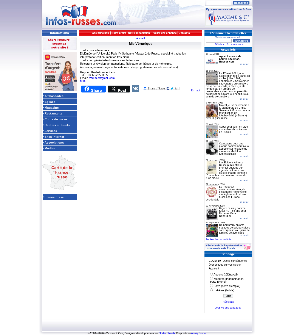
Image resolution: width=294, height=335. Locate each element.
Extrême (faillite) (224, 290)
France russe (54, 197)
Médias (50, 148)
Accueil (140, 38)
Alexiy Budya (198, 333)
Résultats (228, 301)
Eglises (50, 101)
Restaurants (53, 113)
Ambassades (54, 95)
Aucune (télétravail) (226, 274)
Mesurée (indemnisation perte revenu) (226, 280)
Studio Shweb (166, 333)
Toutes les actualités (219, 239)
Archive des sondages (228, 307)
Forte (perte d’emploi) (227, 286)
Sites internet (54, 136)
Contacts (184, 32)
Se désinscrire (233, 44)
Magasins (52, 107)
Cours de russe (56, 119)
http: (83, 80)
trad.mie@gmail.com (102, 78)
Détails (218, 44)
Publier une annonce (164, 32)
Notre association (139, 32)
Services (51, 130)
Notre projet (118, 32)
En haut (195, 90)
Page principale (100, 32)
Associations (54, 142)
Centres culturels (57, 125)
